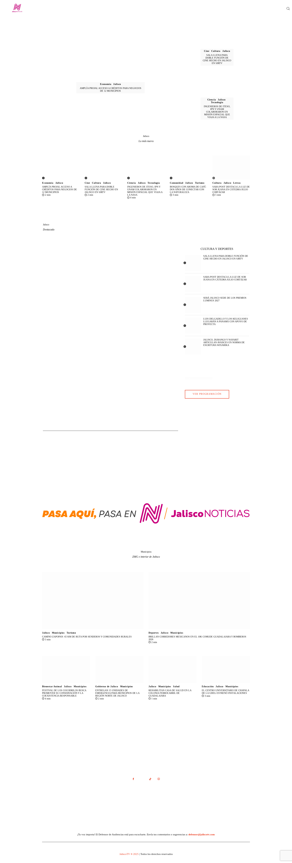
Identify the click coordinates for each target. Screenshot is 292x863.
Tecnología (217, 102)
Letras (236, 183)
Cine (206, 51)
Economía (105, 84)
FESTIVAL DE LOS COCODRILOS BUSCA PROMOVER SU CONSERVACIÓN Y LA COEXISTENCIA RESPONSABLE (64, 693)
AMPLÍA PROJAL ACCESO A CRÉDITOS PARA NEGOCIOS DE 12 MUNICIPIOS (110, 89)
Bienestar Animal (52, 686)
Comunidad (176, 183)
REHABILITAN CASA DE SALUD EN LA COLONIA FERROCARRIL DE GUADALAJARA (170, 693)
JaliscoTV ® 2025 (129, 854)
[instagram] (158, 778)
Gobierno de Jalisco (106, 686)
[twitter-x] (141, 778)
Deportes (154, 633)
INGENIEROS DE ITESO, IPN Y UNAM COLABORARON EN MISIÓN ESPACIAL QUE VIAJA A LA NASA (217, 112)
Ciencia (211, 99)
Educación (208, 686)
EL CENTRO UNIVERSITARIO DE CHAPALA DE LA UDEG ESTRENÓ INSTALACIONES (225, 691)
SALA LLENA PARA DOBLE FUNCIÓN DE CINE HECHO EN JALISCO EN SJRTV (217, 59)
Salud (176, 686)
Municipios (58, 633)
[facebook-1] (133, 778)
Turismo (199, 183)
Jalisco (117, 84)
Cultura (215, 51)
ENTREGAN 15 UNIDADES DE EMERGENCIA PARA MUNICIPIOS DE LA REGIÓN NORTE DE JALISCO (117, 693)
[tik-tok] (150, 778)
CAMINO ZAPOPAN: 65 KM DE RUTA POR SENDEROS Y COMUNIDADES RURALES (87, 636)
